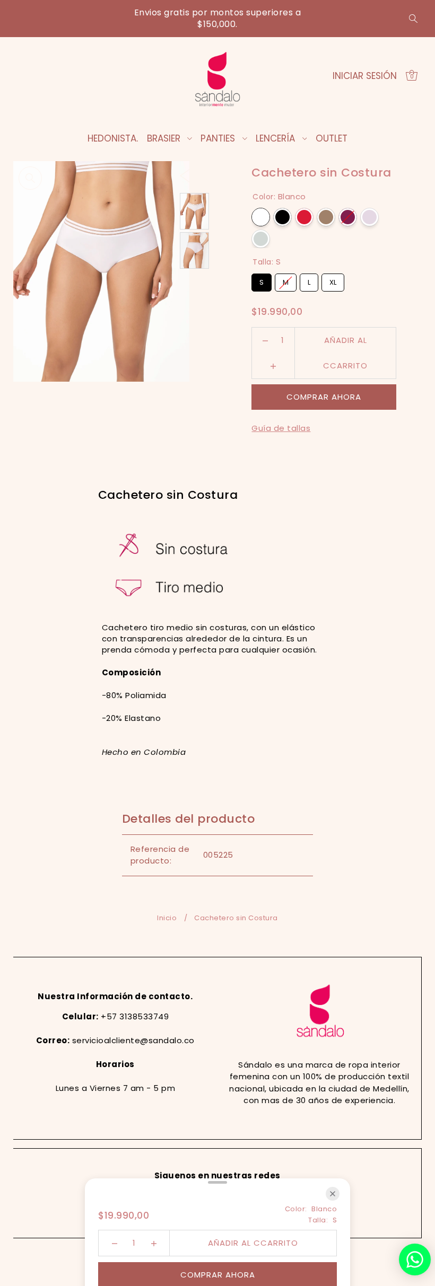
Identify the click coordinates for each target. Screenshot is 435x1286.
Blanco (260, 217)
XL (333, 280)
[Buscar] (413, 18)
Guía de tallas (280, 428)
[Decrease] (265, 340)
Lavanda (369, 217)
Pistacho (260, 239)
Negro (282, 217)
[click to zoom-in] (30, 178)
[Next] (207, 175)
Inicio (167, 918)
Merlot (347, 217)
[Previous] (185, 175)
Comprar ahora (323, 396)
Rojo (304, 217)
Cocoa (326, 217)
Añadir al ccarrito (345, 343)
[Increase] (273, 365)
